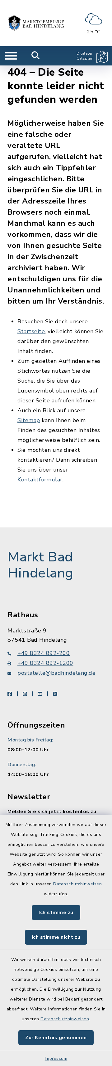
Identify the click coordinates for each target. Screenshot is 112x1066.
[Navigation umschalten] (11, 56)
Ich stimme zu (56, 912)
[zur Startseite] (35, 23)
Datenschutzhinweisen (77, 884)
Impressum (56, 1058)
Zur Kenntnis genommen (56, 1037)
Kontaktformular (40, 479)
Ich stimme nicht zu (56, 937)
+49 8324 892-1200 (45, 663)
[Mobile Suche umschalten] (35, 55)
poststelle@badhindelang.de (56, 673)
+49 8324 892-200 (43, 653)
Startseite (31, 331)
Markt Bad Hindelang (40, 565)
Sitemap (28, 420)
